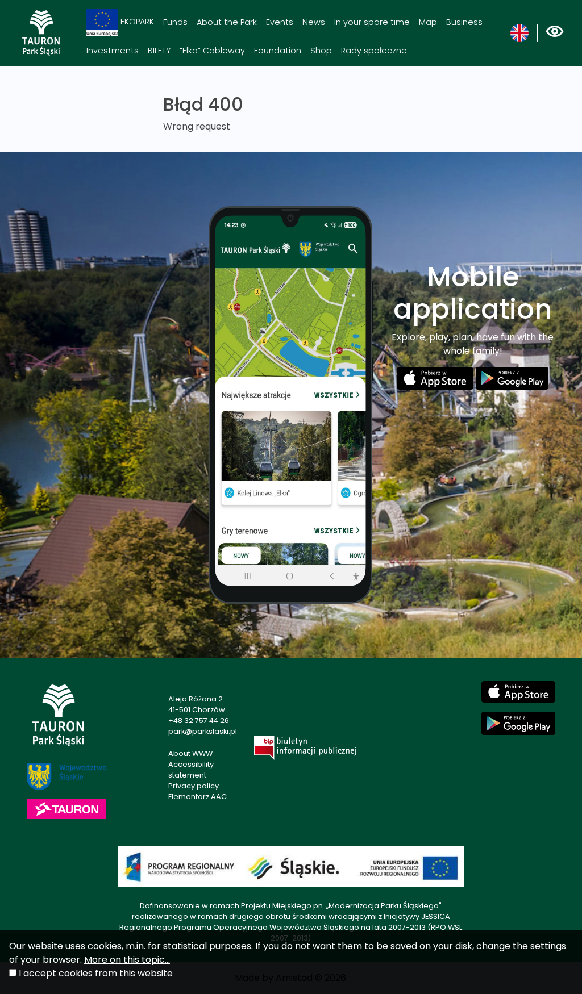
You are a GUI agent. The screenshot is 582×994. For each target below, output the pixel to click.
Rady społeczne (374, 50)
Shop (321, 50)
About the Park (227, 22)
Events (279, 22)
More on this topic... (127, 959)
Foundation (277, 50)
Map (428, 22)
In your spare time (372, 22)
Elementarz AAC (197, 796)
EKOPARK (136, 21)
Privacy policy (193, 786)
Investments (112, 50)
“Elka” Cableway (212, 50)
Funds (175, 22)
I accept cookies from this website (96, 973)
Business (464, 22)
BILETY (159, 50)
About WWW (190, 753)
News (313, 22)
